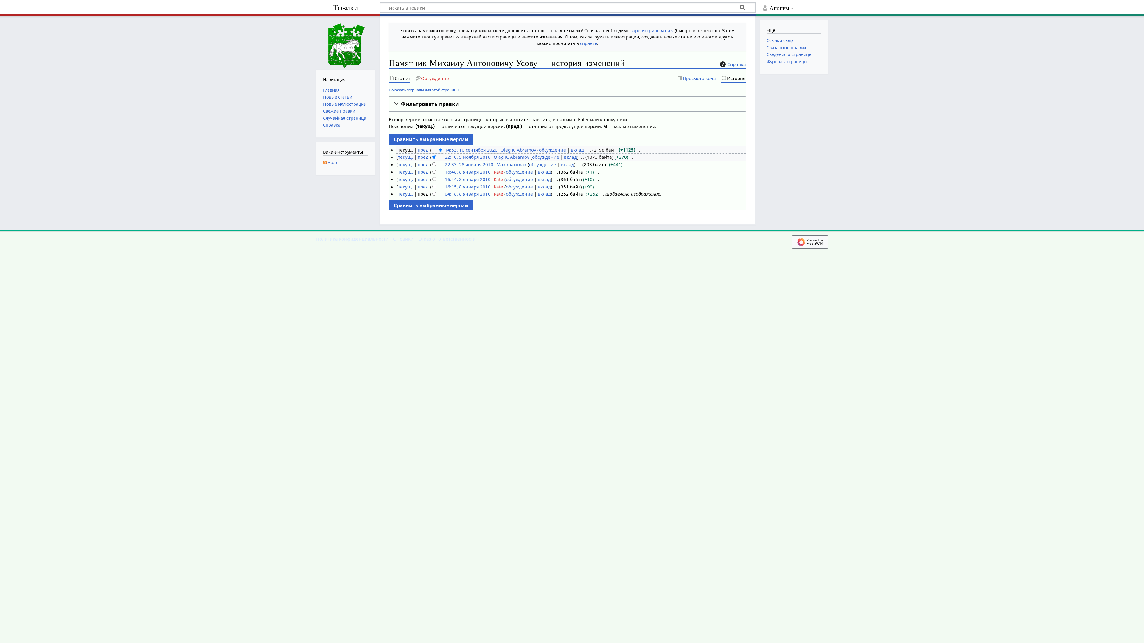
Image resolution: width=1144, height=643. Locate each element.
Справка (736, 64)
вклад (577, 150)
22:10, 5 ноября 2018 (468, 157)
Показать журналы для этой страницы (424, 90)
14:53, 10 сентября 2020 (471, 150)
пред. (424, 150)
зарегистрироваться (652, 30)
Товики (345, 7)
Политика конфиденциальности (352, 239)
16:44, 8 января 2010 (468, 179)
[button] (567, 104)
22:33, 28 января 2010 (469, 164)
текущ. (405, 157)
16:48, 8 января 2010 (468, 172)
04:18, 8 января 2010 (468, 194)
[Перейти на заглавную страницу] (345, 42)
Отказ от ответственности (447, 239)
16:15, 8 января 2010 (468, 187)
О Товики (403, 239)
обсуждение (552, 150)
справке (588, 43)
